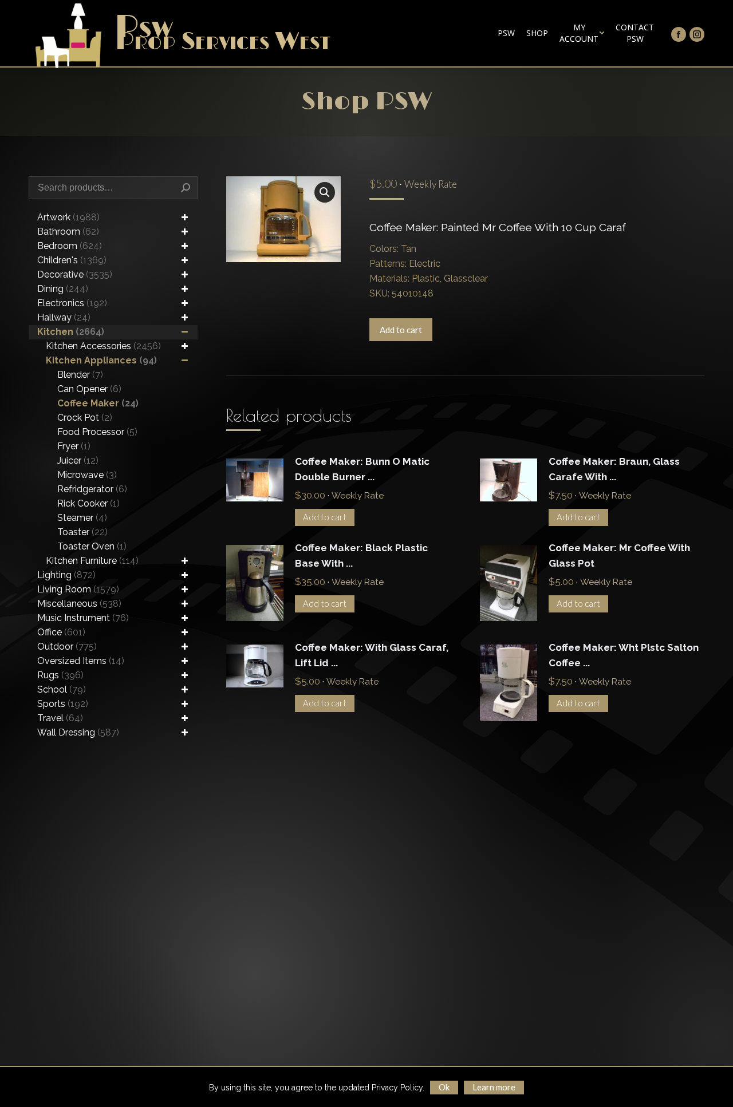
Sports (62, 703)
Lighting (66, 575)
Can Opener (89, 389)
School (61, 689)
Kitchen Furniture (92, 560)
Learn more (493, 1087)
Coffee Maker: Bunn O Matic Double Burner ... (362, 469)
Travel (60, 718)
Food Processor (97, 431)
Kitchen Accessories (103, 346)
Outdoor (67, 646)
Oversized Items (80, 660)
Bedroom (69, 245)
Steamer (82, 517)
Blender (80, 374)
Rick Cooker (88, 503)
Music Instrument (83, 617)
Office (61, 632)
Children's (72, 260)
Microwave (87, 474)
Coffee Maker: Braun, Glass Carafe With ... (614, 469)
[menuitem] (506, 33)
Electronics (72, 303)
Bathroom (68, 231)
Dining (62, 288)
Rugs (60, 675)
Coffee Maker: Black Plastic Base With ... (361, 555)
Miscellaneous (79, 603)
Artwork (68, 217)
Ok (444, 1087)
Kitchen (70, 331)
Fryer (73, 446)
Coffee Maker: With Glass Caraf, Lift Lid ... (371, 655)
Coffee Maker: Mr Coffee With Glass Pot (619, 555)
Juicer (77, 460)
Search (185, 187)
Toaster (82, 532)
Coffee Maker (98, 403)
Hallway (63, 317)
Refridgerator (92, 489)
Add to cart (401, 330)
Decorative (74, 274)
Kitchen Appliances (101, 360)
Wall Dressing (78, 732)
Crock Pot (84, 417)
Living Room (78, 589)
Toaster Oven (92, 546)
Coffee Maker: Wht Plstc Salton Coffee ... (624, 655)
